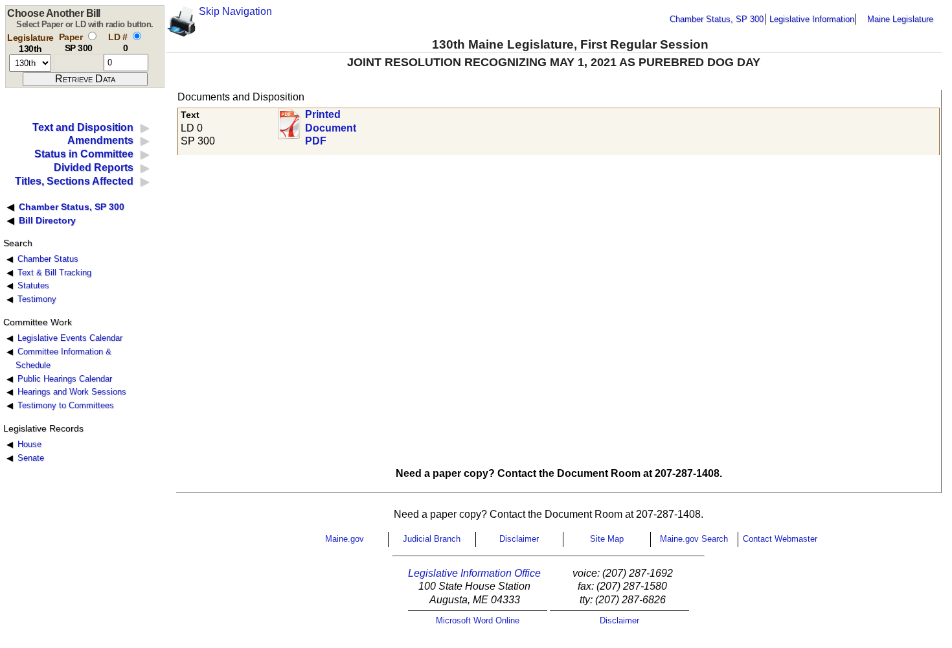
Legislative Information (811, 19)
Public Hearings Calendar (64, 379)
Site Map (607, 539)
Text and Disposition (82, 127)
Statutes (33, 285)
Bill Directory (47, 220)
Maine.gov (344, 539)
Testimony (36, 299)
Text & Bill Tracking (54, 272)
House (29, 444)
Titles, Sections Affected (74, 181)
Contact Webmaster (780, 539)
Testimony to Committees (65, 405)
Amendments (100, 140)
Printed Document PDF (330, 124)
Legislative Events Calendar (69, 338)
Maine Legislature (900, 19)
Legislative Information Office (474, 573)
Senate (30, 458)
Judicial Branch (431, 539)
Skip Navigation (235, 11)
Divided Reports (93, 167)
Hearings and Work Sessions (71, 392)
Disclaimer (519, 539)
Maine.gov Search (694, 539)
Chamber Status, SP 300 (717, 19)
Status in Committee (83, 153)
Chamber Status (47, 259)
